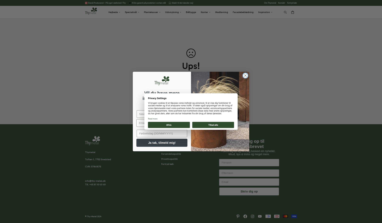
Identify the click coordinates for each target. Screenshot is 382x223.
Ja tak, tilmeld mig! (162, 142)
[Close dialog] (245, 75)
